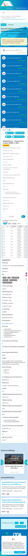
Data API (10, 133)
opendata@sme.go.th (7, 323)
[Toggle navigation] (3, 12)
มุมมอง (4, 130)
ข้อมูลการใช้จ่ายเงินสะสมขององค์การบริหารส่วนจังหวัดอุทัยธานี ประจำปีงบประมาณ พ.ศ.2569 (13, 501)
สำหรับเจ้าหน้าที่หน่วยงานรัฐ (21, 8)
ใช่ (17, 523)
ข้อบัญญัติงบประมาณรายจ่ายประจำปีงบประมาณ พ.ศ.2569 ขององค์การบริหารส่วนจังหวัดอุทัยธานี (14, 483)
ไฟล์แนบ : (4, 494)
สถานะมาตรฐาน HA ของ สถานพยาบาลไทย (14, 467)
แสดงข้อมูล (5, 222)
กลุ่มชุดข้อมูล (11, 25)
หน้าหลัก (3, 16)
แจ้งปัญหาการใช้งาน (20, 526)
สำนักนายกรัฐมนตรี (16, 16)
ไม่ (22, 523)
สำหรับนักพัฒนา (10, 8)
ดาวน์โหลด (6, 145)
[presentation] (2, 462)
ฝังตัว (9, 136)
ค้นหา (23, 216)
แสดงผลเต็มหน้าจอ (19, 136)
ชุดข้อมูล (8, 16)
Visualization (20, 133)
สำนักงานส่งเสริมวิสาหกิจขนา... (9, 18)
